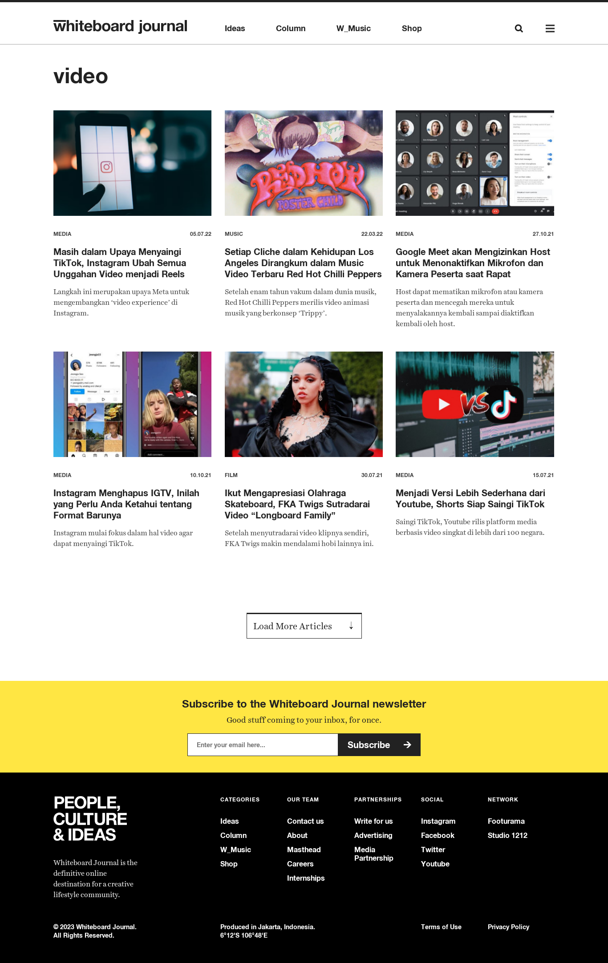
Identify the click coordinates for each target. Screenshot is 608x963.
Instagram (438, 821)
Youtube (435, 864)
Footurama (506, 821)
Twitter (433, 850)
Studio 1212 (507, 835)
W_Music (353, 28)
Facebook (437, 835)
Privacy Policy (508, 927)
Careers (300, 864)
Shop (412, 28)
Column (290, 28)
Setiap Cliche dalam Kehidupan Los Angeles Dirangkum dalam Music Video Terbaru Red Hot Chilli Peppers (303, 262)
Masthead (304, 850)
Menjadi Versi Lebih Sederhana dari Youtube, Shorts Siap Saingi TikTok (470, 498)
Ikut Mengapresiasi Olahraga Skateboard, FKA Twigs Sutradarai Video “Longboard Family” (297, 504)
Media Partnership (373, 854)
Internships (306, 878)
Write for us (373, 821)
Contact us (305, 821)
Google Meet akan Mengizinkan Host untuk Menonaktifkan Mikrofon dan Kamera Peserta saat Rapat (473, 262)
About (297, 835)
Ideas (235, 28)
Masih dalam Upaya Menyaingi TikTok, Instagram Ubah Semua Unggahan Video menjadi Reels (119, 262)
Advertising (373, 835)
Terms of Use (441, 927)
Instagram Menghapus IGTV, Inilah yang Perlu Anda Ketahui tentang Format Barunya (126, 504)
